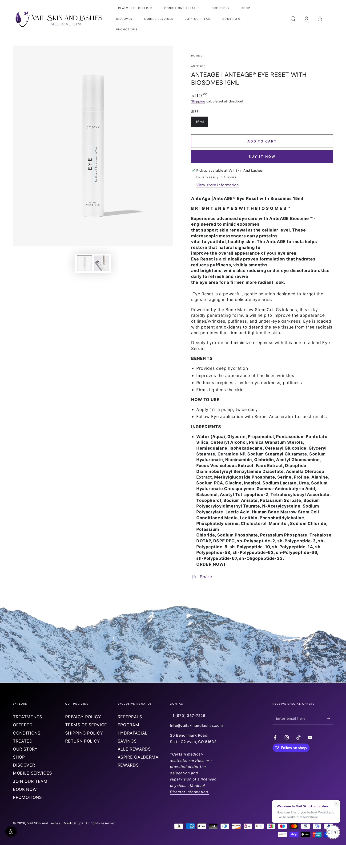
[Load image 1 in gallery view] (84, 263)
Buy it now (262, 156)
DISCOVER (24, 765)
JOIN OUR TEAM (30, 781)
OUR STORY (25, 749)
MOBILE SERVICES (32, 773)
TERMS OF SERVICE (86, 724)
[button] (293, 18)
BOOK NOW (25, 789)
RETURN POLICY (82, 741)
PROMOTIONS (27, 797)
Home (195, 55)
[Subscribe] (330, 718)
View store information (217, 185)
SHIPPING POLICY (84, 733)
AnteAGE (198, 66)
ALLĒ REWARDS (134, 749)
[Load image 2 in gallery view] (101, 263)
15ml (201, 123)
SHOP (19, 757)
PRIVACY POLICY (83, 716)
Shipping (198, 101)
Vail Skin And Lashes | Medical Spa (55, 823)
